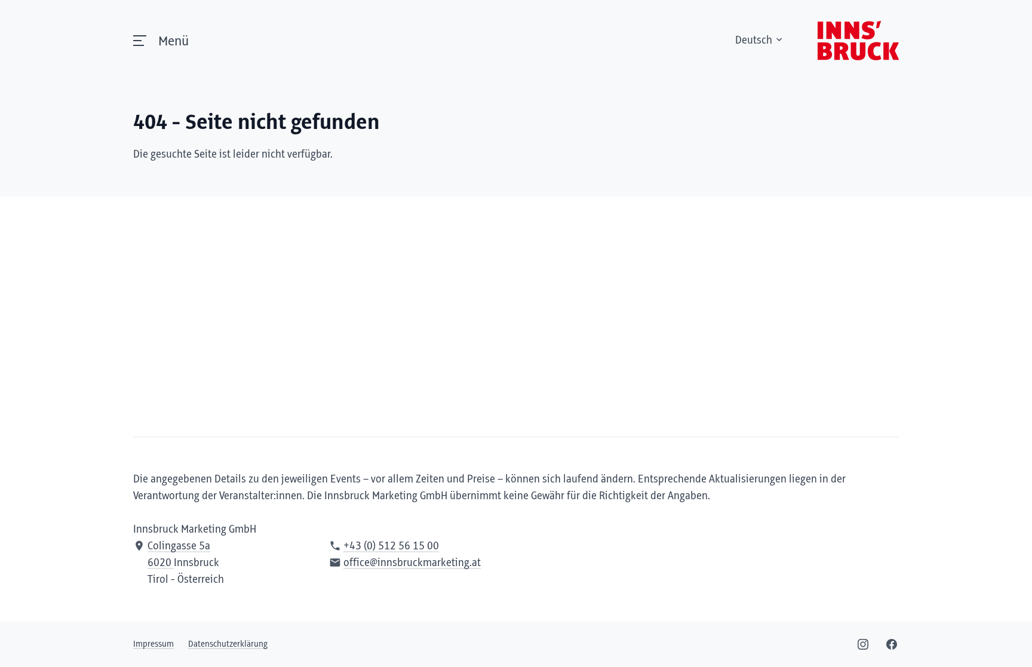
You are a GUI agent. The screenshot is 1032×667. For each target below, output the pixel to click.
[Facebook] (891, 644)
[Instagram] (863, 644)
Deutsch (753, 41)
